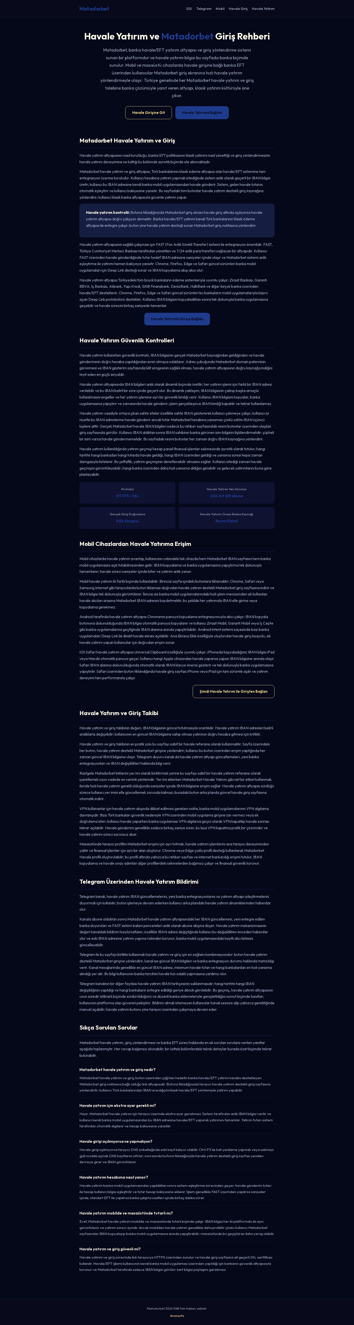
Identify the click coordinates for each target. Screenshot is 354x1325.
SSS (189, 9)
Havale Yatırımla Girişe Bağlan (177, 319)
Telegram (203, 9)
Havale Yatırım (263, 9)
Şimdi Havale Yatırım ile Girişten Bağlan (234, 691)
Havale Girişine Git (148, 112)
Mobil (220, 9)
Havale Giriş (238, 9)
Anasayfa (177, 1316)
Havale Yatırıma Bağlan (202, 112)
